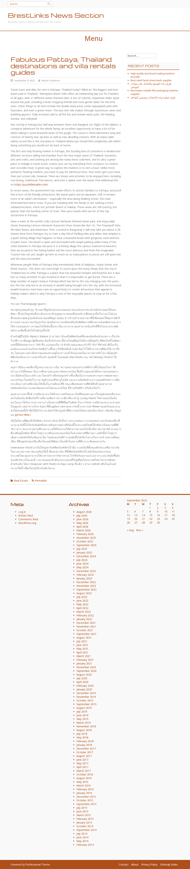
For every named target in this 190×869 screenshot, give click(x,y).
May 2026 (82, 523)
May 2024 (82, 567)
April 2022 (82, 608)
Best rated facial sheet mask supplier (151, 80)
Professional (33, 864)
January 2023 (84, 578)
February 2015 (85, 819)
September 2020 (86, 671)
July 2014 (81, 833)
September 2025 (86, 545)
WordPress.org (27, 523)
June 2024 (82, 563)
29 (150, 522)
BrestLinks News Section (56, 15)
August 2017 (84, 756)
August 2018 (84, 730)
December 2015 (86, 796)
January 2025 (84, 552)
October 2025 (84, 541)
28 (143, 522)
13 (135, 515)
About (135, 864)
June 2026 (82, 519)
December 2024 (86, 556)
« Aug (130, 530)
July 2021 (81, 641)
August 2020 (84, 674)
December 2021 (86, 623)
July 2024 (81, 560)
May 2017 (82, 763)
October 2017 (84, 752)
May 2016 (82, 782)
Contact (124, 864)
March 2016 (83, 785)
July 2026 (81, 515)
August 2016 (84, 778)
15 (150, 515)
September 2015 (86, 804)
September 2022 (86, 589)
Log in (22, 512)
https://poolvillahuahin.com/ (31, 184)
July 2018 (81, 733)
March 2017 (83, 770)
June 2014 (82, 837)
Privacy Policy (149, 864)
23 (158, 519)
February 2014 (85, 844)
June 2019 (82, 715)
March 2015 (83, 815)
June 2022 (82, 600)
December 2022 (86, 582)
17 (165, 515)
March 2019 (83, 722)
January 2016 (84, 793)
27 (135, 522)
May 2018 (82, 737)
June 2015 (82, 811)
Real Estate (21, 480)
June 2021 (82, 645)
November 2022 (86, 586)
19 (128, 519)
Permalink (41, 480)
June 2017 (82, 759)
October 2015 (84, 800)
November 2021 (86, 626)
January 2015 (84, 822)
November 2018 (86, 726)
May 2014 (82, 841)
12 (128, 515)
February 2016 (85, 789)
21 (143, 519)
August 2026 (84, 512)
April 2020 (82, 682)
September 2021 (86, 634)
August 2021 (84, 637)
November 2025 (86, 537)
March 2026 (83, 530)
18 (173, 515)
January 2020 (84, 689)
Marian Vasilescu (50, 80)
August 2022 (84, 593)
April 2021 (82, 652)
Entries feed (25, 515)
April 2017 (82, 767)
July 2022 (81, 597)
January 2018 (84, 745)
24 (165, 519)
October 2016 (84, 774)
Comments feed (28, 519)
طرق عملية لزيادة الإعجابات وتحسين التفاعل (153, 97)
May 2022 (82, 604)
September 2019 (86, 704)
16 (158, 515)
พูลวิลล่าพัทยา (23, 414)
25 (173, 519)
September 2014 (86, 830)
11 (173, 511)
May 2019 (82, 719)
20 (135, 519)
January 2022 (84, 619)
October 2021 (84, 630)
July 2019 (81, 711)
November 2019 (86, 696)
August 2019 (84, 708)
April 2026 (82, 526)
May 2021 (82, 648)
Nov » (139, 530)
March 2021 (83, 656)
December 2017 (86, 748)
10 (165, 511)
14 (143, 515)
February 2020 (85, 685)
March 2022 (83, 611)
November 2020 (86, 667)
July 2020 (81, 678)
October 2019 (84, 700)
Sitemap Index (169, 864)
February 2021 (85, 660)
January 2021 (84, 663)
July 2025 (81, 549)
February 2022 (85, 615)
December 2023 (86, 571)
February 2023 (85, 574)
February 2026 (85, 534)
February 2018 (85, 741)
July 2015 (81, 807)
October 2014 (84, 826)
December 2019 (86, 693)
